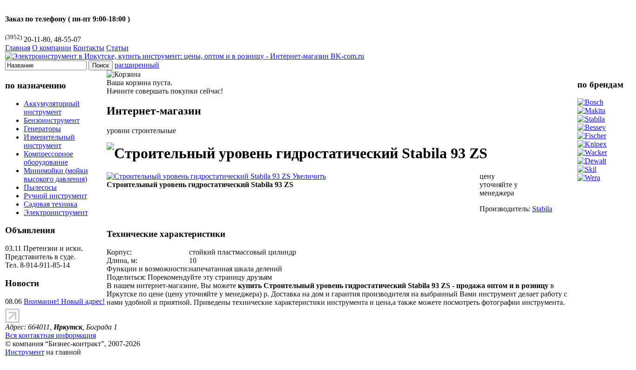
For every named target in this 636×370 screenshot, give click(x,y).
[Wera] (588, 178)
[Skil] (586, 169)
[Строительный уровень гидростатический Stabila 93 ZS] (216, 176)
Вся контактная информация (50, 335)
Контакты (88, 48)
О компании (51, 48)
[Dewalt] (591, 161)
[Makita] (591, 110)
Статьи (117, 48)
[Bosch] (590, 102)
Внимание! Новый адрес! (64, 301)
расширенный (137, 65)
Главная (17, 48)
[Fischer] (591, 136)
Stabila (542, 209)
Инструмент (24, 352)
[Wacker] (592, 152)
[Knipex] (592, 144)
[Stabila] (591, 119)
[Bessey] (591, 127)
